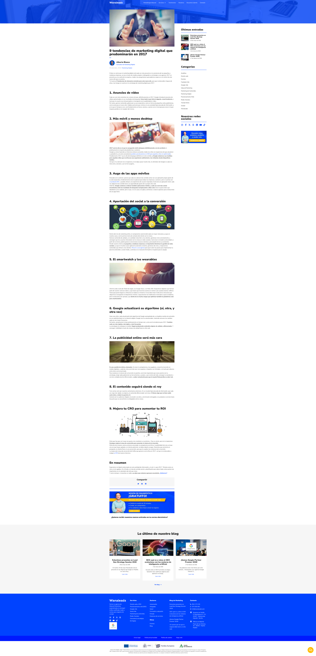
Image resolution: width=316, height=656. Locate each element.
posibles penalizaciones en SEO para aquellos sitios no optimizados (151, 154)
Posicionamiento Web (187, 97)
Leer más (125, 574)
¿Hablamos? (163, 473)
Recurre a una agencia (138, 248)
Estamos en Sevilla (198, 612)
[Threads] (193, 125)
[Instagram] (182, 125)
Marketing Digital (127, 68)
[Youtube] (201, 125)
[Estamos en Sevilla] (191, 612)
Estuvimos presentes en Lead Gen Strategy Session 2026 (198, 36)
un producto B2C (114, 182)
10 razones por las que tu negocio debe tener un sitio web (178, 627)
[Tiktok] (204, 125)
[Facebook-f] (186, 125)
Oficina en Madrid (198, 622)
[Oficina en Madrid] (191, 621)
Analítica (183, 73)
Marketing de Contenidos (188, 91)
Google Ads (184, 85)
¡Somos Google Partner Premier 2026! (197, 55)
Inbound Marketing (186, 88)
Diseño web (184, 76)
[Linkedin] (197, 125)
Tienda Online (185, 103)
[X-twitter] (189, 125)
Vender (183, 106)
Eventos (183, 79)
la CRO (116, 453)
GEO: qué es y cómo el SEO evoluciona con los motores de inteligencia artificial (198, 46)
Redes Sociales (185, 100)
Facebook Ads (185, 82)
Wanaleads (184, 109)
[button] (162, 3)
